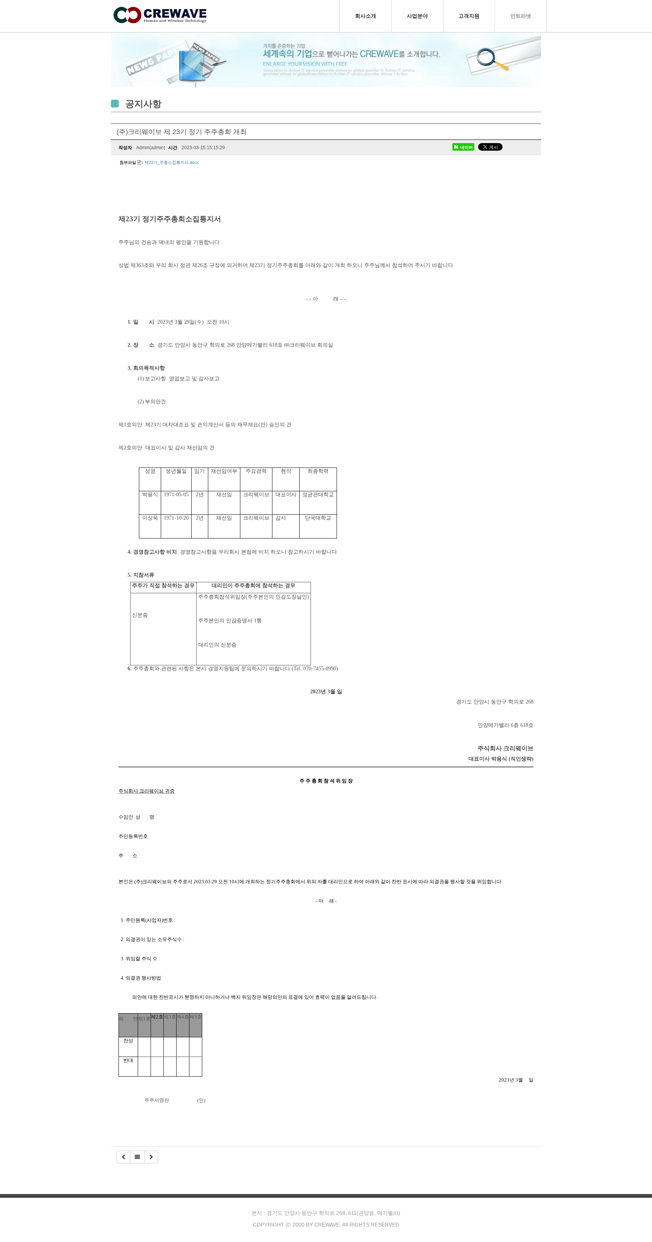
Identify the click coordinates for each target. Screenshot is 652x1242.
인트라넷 (520, 16)
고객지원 (469, 16)
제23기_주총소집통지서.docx (172, 162)
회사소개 (365, 16)
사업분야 (417, 16)
